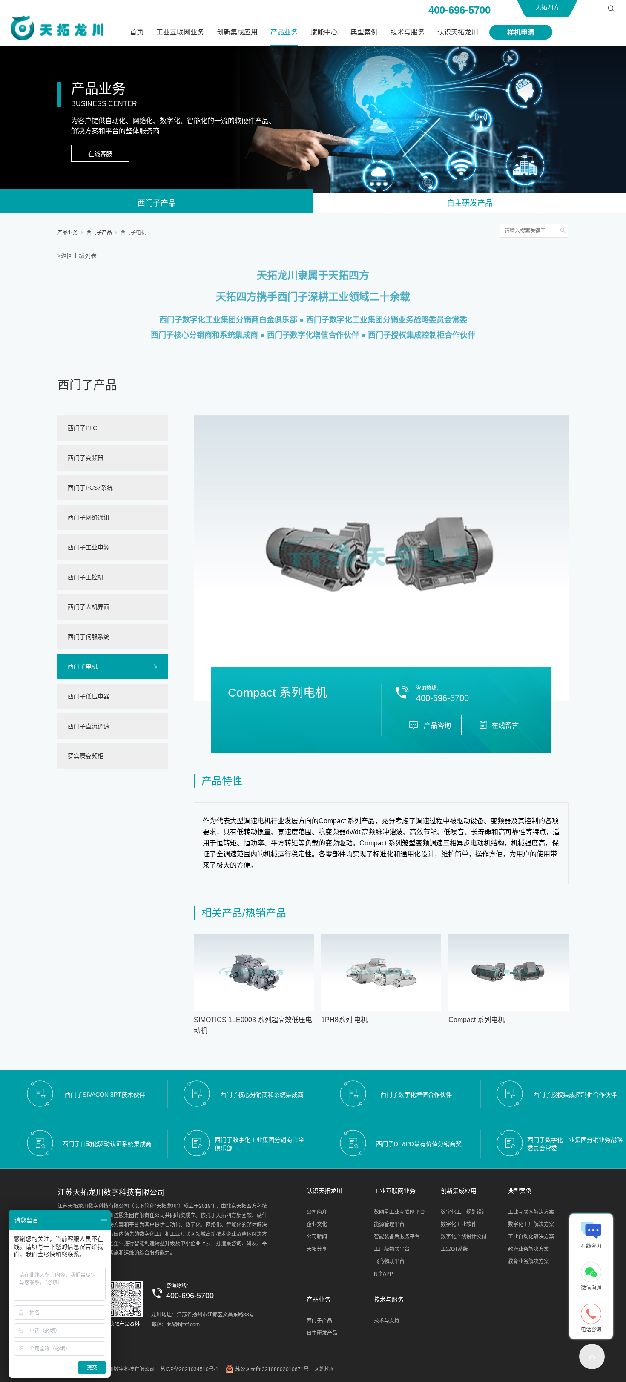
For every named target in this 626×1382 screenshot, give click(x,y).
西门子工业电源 (88, 547)
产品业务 (284, 32)
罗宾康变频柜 (85, 756)
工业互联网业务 (180, 32)
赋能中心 (324, 32)
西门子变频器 (85, 457)
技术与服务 (408, 32)
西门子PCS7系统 (90, 487)
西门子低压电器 (88, 696)
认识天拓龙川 (457, 32)
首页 (137, 32)
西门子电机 (133, 233)
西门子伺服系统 (88, 636)
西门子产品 (157, 203)
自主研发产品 (470, 203)
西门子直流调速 (88, 726)
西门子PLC (82, 428)
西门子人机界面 (88, 606)
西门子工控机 (85, 577)
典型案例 (364, 32)
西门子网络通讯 (88, 517)
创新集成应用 (237, 32)
